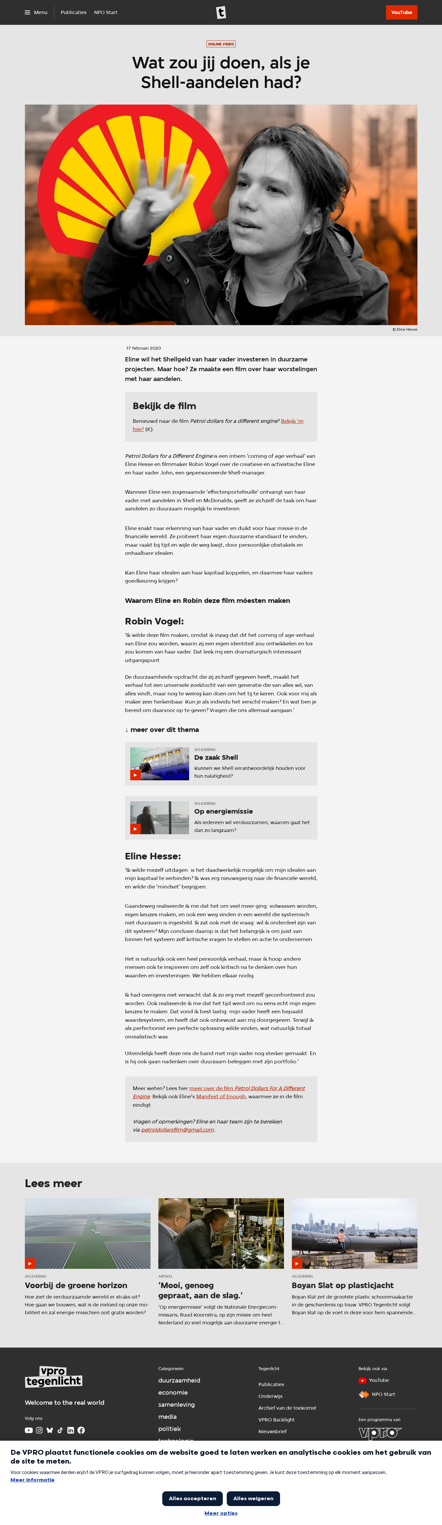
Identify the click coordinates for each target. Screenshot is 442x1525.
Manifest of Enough (221, 1096)
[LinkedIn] (71, 1430)
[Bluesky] (50, 1430)
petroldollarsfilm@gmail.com (177, 1130)
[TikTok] (60, 1430)
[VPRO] (380, 1434)
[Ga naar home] (221, 12)
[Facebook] (81, 1430)
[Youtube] (29, 1430)
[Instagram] (39, 1430)
